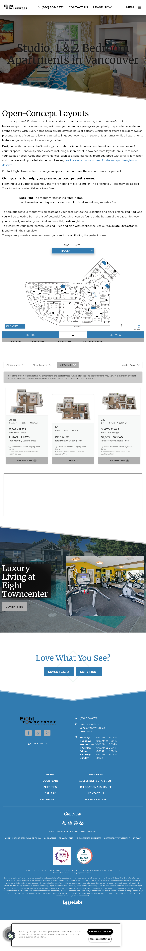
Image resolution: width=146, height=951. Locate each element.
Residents (96, 774)
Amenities (14, 606)
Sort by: (128, 365)
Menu (130, 7)
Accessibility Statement (96, 780)
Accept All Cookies (100, 931)
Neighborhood (50, 799)
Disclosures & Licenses (89, 838)
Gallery (50, 793)
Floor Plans (50, 780)
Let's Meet (89, 671)
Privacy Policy (66, 838)
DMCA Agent (49, 838)
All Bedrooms (13, 365)
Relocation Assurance (96, 787)
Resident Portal (39, 744)
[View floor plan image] (27, 401)
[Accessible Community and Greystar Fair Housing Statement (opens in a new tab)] (64, 823)
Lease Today (58, 671)
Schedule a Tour (96, 799)
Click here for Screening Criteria (23, 838)
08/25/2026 (65, 365)
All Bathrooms (40, 365)
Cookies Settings (100, 939)
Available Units (26, 460)
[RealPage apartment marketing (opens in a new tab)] (73, 903)
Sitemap (137, 838)
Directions (86, 731)
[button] (28, 733)
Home (50, 774)
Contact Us (73, 460)
